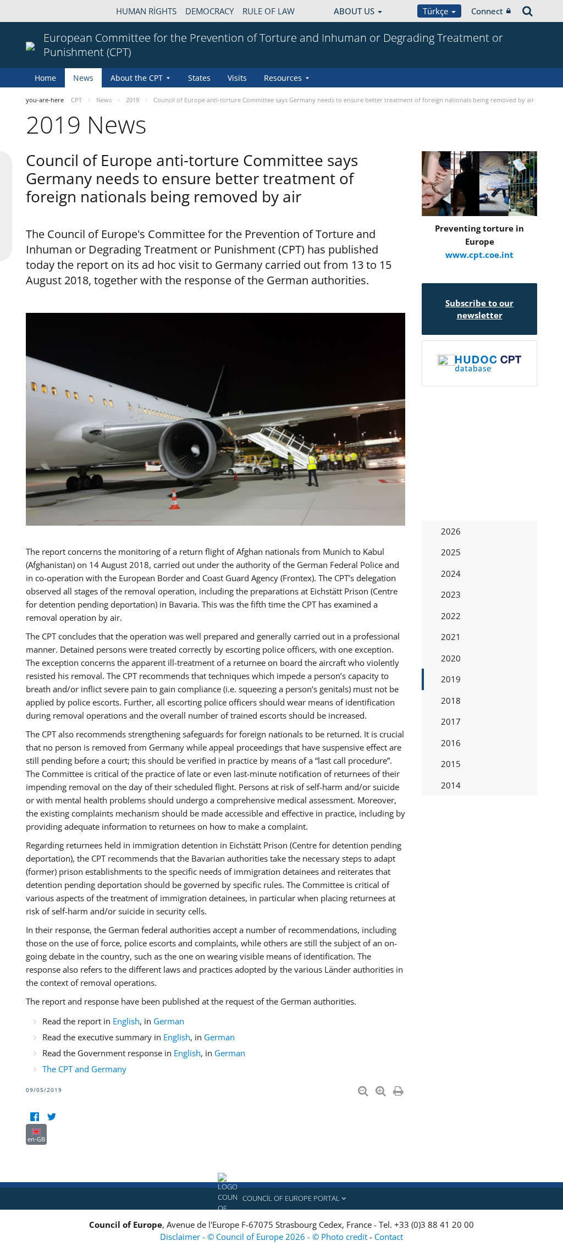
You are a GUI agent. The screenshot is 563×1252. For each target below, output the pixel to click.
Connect (487, 10)
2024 (451, 573)
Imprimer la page (399, 1089)
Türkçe (436, 10)
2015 (451, 763)
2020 (451, 658)
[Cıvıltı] (51, 1117)
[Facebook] (34, 1117)
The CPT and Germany (84, 1068)
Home (45, 78)
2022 (451, 615)
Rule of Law (268, 10)
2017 (451, 721)
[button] (281, 1199)
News (83, 78)
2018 (451, 700)
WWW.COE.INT (53, 11)
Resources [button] (283, 78)
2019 (451, 679)
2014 (451, 785)
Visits (237, 78)
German (168, 1021)
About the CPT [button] (137, 78)
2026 (451, 531)
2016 (451, 742)
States (199, 78)
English (126, 1021)
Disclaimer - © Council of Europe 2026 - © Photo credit (264, 1236)
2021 (451, 636)
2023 (451, 594)
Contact (388, 1236)
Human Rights (146, 10)
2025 (451, 552)
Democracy (209, 10)
